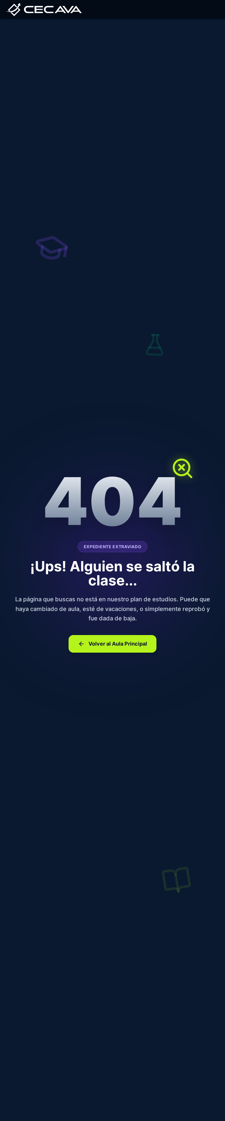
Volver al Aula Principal (117, 644)
